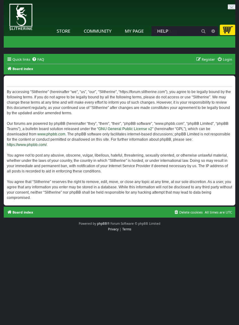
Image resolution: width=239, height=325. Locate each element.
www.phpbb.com (51, 134)
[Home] (5, 1)
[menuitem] (38, 59)
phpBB (102, 223)
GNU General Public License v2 (125, 129)
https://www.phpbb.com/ (27, 145)
